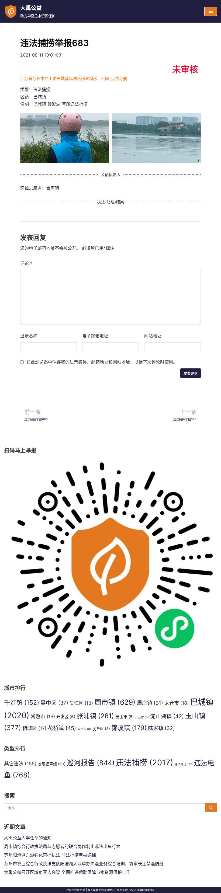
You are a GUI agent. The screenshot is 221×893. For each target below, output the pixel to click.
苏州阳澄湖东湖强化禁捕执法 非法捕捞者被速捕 (50, 855)
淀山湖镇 (167, 716)
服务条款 (122, 889)
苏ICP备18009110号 (142, 889)
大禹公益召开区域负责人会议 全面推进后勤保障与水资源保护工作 (67, 872)
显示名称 (28, 336)
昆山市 (124, 716)
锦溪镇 (129, 728)
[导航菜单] (210, 11)
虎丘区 (101, 728)
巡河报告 (91, 763)
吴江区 (81, 703)
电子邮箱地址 (95, 336)
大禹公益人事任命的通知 (27, 837)
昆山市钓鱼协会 (75, 889)
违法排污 (184, 764)
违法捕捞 (41, 89)
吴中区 (54, 703)
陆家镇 (161, 728)
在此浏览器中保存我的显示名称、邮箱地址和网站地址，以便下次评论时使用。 (101, 362)
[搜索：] (110, 807)
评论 (26, 263)
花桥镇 (62, 728)
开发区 (65, 716)
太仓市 (176, 703)
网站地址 (152, 336)
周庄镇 (150, 703)
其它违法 (20, 763)
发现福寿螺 (51, 764)
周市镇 (115, 702)
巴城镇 (39, 96)
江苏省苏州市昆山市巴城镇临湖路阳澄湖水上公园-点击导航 (73, 78)
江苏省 (142, 717)
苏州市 (84, 729)
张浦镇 (95, 716)
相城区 (34, 728)
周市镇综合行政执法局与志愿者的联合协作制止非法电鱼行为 (62, 846)
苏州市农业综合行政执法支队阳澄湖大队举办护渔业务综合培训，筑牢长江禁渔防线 (84, 863)
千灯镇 (21, 702)
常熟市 (43, 716)
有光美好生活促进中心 (101, 889)
